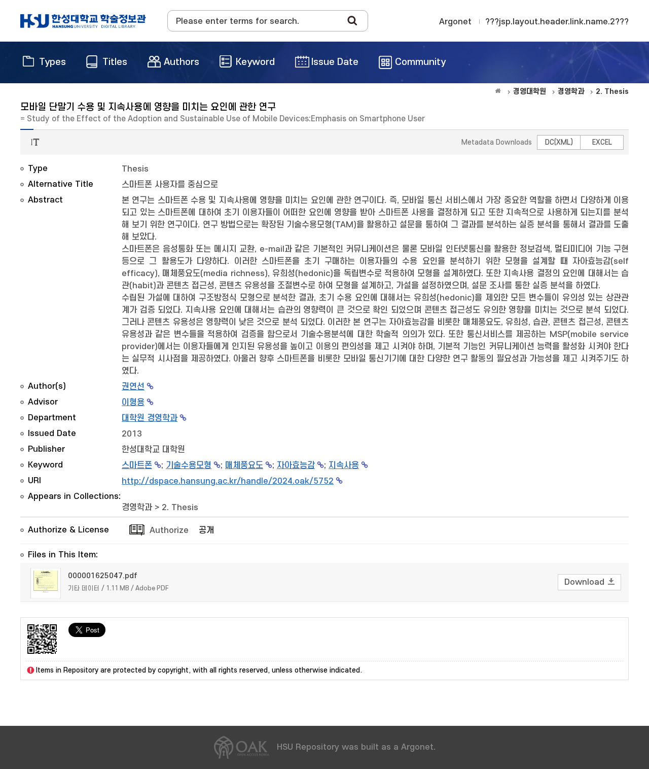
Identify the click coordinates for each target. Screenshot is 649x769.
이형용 (133, 402)
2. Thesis (180, 507)
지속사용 (344, 465)
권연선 (133, 386)
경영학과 (137, 507)
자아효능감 (296, 465)
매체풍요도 (244, 465)
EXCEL (602, 142)
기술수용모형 (188, 465)
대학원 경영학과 (149, 418)
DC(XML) (559, 142)
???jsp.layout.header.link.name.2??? (557, 21)
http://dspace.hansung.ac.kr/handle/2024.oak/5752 (228, 481)
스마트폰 (137, 465)
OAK (83, 21)
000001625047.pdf (102, 576)
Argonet (455, 21)
